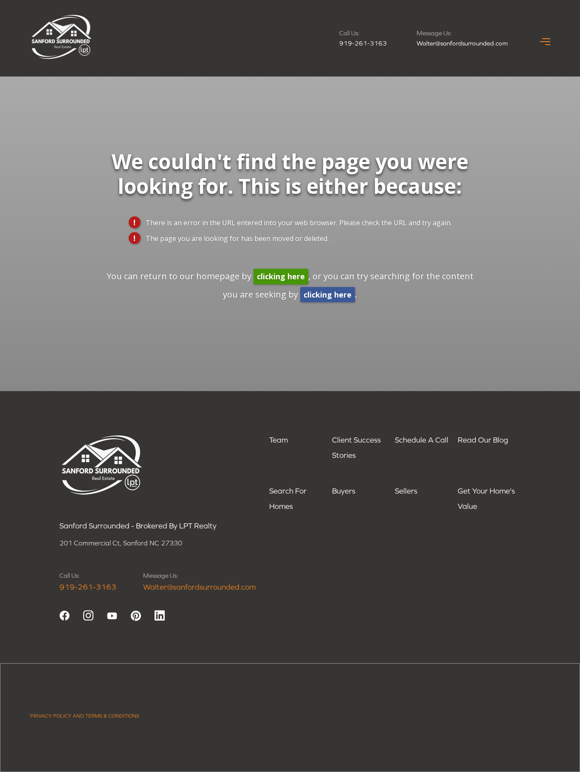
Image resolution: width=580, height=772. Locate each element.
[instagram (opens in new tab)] (88, 615)
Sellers (406, 490)
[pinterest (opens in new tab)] (136, 615)
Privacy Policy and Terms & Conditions (84, 716)
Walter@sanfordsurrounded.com (462, 43)
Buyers (343, 490)
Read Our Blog (483, 439)
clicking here (281, 276)
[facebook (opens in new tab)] (64, 615)
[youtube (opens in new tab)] (112, 615)
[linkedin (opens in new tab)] (160, 615)
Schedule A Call (421, 439)
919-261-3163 (363, 43)
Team (278, 439)
